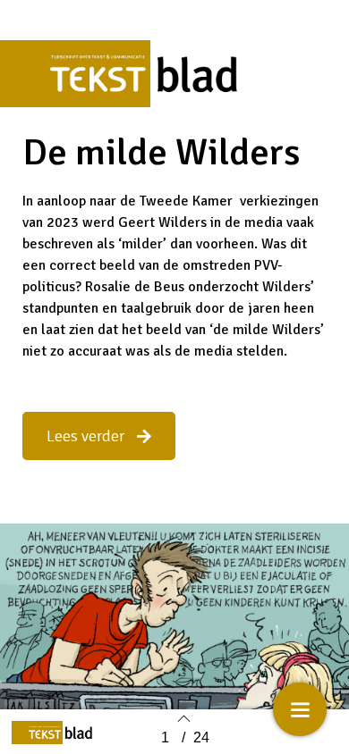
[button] (98, 436)
